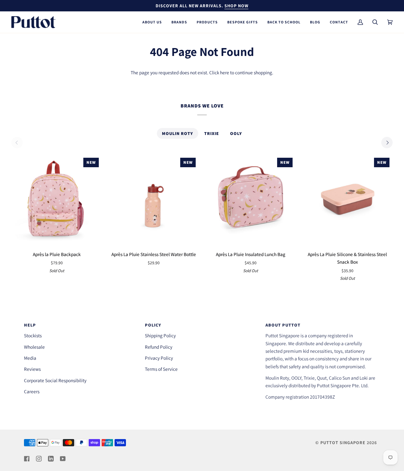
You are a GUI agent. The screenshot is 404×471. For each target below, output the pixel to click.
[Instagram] (39, 459)
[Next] (387, 142)
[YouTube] (63, 459)
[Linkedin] (51, 459)
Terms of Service (161, 369)
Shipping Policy (160, 335)
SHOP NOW (236, 6)
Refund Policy (158, 347)
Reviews (32, 369)
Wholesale (34, 347)
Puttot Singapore (342, 442)
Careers (31, 391)
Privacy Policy (159, 358)
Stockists (33, 335)
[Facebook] (27, 459)
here (224, 72)
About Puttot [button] (282, 325)
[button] (152, 22)
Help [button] (30, 325)
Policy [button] (153, 325)
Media (30, 358)
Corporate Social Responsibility (55, 380)
